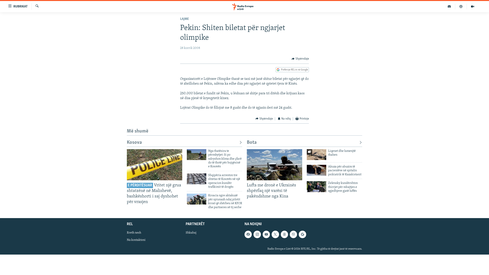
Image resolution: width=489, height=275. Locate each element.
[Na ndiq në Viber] (293, 234)
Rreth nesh (134, 232)
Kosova (134, 142)
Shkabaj (191, 232)
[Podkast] (461, 6)
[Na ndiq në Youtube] (266, 234)
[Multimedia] (472, 6)
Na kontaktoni (136, 240)
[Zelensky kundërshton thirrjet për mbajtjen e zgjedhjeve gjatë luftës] (316, 186)
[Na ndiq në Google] (302, 234)
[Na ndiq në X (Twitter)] (275, 234)
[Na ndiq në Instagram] (257, 234)
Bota (252, 142)
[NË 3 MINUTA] (449, 6)
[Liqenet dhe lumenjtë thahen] (316, 154)
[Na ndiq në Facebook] (248, 234)
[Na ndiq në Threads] (284, 234)
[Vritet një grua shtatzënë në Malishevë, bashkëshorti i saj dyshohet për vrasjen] (154, 164)
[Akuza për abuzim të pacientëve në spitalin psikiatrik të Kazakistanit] (316, 170)
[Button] (300, 58)
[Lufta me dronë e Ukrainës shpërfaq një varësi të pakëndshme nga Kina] (274, 164)
